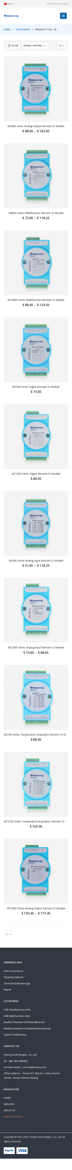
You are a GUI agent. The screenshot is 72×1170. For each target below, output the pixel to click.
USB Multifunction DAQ (17, 1016)
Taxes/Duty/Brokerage (17, 983)
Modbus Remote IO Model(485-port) (24, 1022)
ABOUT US (10, 1110)
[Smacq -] (11, 16)
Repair (7, 989)
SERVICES (9, 1104)
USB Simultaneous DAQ (17, 1009)
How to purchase (13, 971)
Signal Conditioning (15, 1034)
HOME (7, 1097)
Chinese (18, 1116)
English (8, 1116)
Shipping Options (13, 977)
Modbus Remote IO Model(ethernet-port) (27, 1028)
